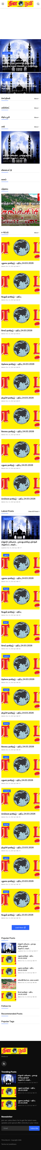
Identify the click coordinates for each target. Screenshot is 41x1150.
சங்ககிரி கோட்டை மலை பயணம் (16, 220)
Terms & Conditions (8, 1144)
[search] (38, 3)
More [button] (36, 99)
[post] (20, 55)
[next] (38, 56)
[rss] (4, 1063)
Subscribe (34, 1128)
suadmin (5, 69)
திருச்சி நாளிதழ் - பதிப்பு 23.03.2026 (17, 847)
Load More (19, 927)
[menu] (3, 3)
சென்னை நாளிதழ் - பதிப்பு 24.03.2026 (18, 499)
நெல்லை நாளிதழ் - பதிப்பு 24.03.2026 (17, 364)
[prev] (3, 56)
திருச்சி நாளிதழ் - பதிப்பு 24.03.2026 (17, 398)
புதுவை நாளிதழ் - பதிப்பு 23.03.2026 (17, 881)
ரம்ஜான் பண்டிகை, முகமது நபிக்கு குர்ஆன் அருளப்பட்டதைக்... (17, 156)
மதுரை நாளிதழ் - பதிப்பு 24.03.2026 (17, 465)
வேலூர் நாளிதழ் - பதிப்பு (11, 297)
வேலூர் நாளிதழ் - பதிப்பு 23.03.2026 (17, 915)
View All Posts (33, 511)
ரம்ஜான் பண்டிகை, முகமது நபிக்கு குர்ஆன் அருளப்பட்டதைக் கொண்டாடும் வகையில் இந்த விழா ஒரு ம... (19, 85)
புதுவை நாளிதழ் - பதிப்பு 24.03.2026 (17, 263)
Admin (5, 223)
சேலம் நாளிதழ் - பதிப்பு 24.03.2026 (16, 330)
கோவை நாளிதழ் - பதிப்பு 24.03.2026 (17, 431)
